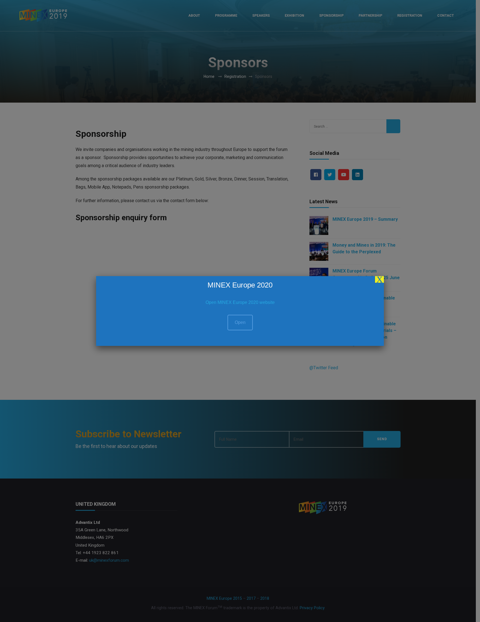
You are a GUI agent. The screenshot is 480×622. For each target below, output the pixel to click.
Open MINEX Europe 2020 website (240, 302)
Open (240, 322)
